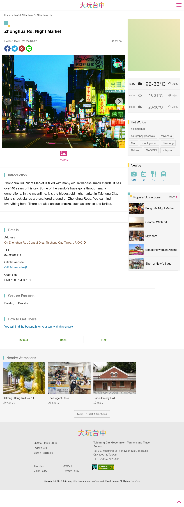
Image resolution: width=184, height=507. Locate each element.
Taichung (168, 143)
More (172, 197)
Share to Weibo (22, 48)
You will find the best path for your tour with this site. (37, 326)
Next (104, 340)
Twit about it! (15, 48)
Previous (22, 340)
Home (7, 15)
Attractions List (44, 15)
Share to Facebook (7, 48)
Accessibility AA (106, 467)
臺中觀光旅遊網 (92, 5)
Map (133, 143)
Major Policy (40, 471)
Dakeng (135, 150)
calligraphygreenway (143, 136)
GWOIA (67, 466)
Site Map (38, 466)
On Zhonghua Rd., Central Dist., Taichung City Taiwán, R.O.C (43, 242)
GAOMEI (151, 150)
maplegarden (149, 143)
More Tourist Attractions (92, 414)
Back (63, 340)
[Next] (119, 101)
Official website (14, 267)
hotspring (167, 150)
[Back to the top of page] (179, 502)
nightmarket (138, 128)
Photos (63, 160)
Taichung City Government (92, 432)
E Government (94, 467)
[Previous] (7, 101)
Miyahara (166, 136)
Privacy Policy (71, 471)
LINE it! (29, 48)
